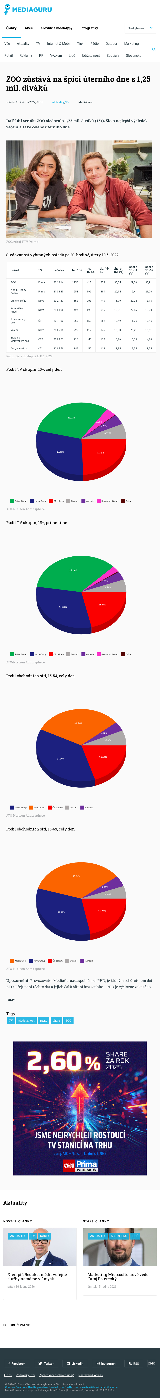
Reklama (26, 56)
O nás (8, 1375)
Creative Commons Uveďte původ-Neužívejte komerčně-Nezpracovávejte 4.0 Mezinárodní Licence (61, 1387)
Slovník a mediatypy (56, 28)
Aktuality (23, 44)
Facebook (18, 1363)
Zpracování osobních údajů (56, 1375)
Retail (8, 56)
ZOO (68, 1020)
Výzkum (56, 56)
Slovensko (133, 56)
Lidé (72, 56)
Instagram (108, 1363)
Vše (7, 44)
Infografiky (89, 28)
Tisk (80, 44)
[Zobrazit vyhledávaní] (151, 50)
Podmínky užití (25, 1375)
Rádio (94, 44)
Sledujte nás (136, 28)
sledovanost (26, 1020)
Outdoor (111, 44)
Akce (29, 28)
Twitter (49, 1363)
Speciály (113, 56)
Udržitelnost (91, 56)
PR (41, 56)
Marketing (131, 44)
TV (38, 44)
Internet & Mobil (58, 44)
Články (11, 28)
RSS (136, 1363)
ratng (43, 1020)
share (56, 1020)
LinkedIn (77, 1363)
